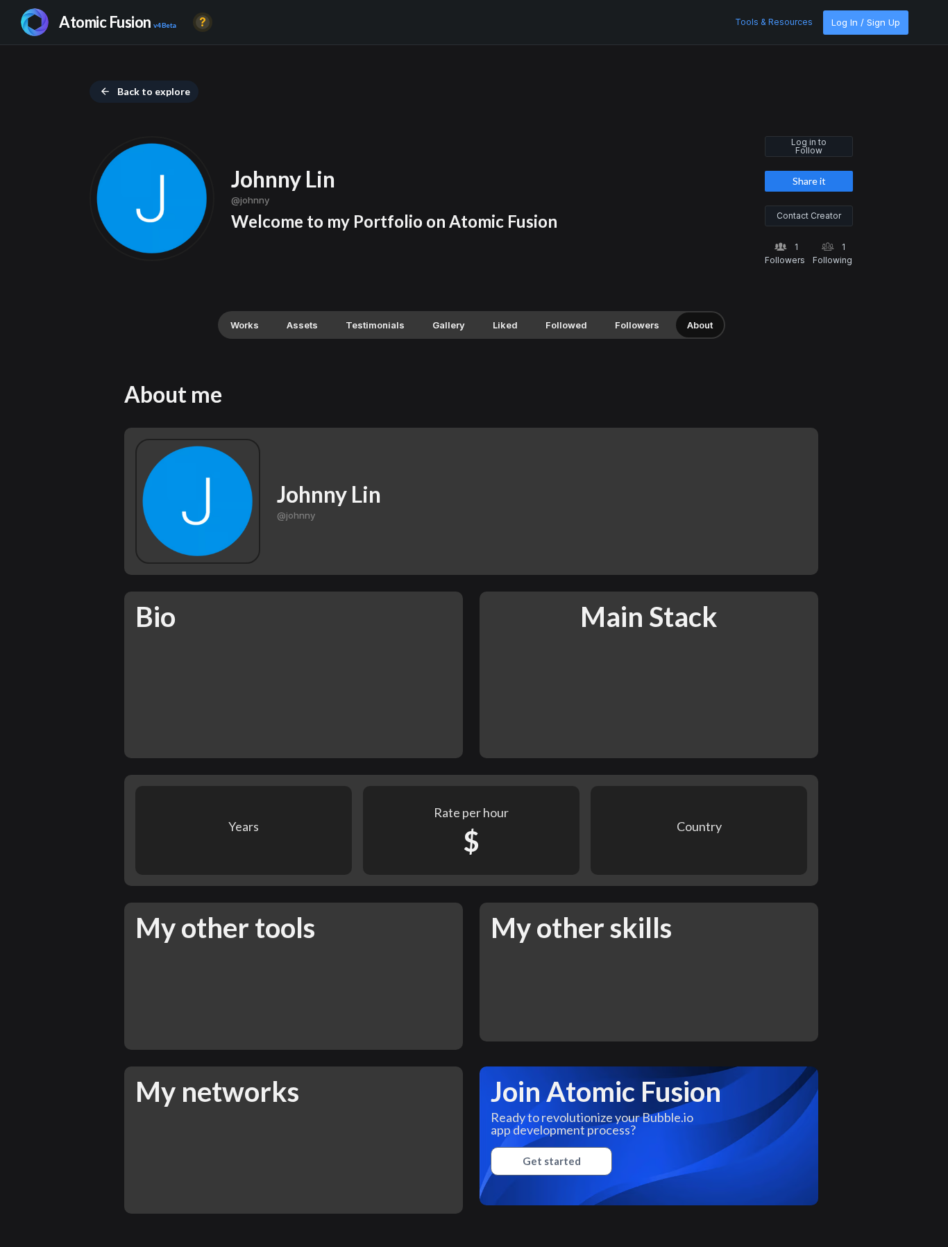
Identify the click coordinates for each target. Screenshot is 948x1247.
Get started (552, 1161)
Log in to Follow (809, 146)
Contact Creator (809, 215)
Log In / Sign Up (865, 22)
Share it (809, 181)
